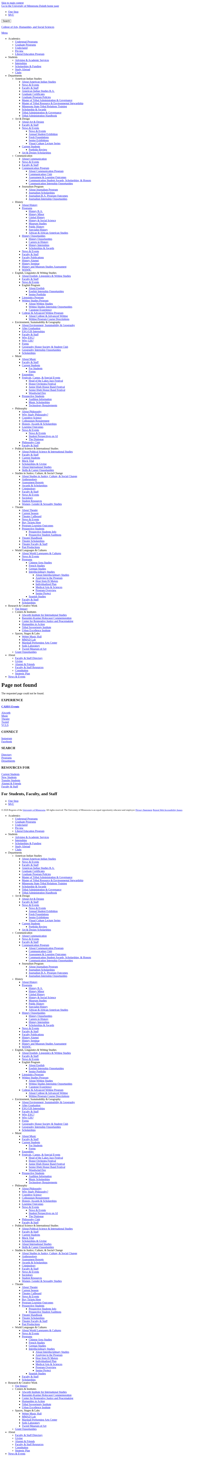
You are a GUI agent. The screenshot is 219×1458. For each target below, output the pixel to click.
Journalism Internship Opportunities (48, 975)
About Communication (34, 935)
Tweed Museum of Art (34, 1425)
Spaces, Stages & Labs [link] (27, 633)
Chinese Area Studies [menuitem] (40, 562)
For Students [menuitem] (35, 368)
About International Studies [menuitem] (36, 467)
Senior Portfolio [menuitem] (37, 294)
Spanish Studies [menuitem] (37, 596)
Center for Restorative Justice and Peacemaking (47, 1398)
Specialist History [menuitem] (38, 229)
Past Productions (31, 1324)
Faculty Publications (33, 1034)
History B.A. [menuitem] (36, 211)
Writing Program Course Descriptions (49, 1096)
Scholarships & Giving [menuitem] (34, 463)
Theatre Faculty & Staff (34, 1321)
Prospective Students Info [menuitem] (42, 531)
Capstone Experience (40, 1086)
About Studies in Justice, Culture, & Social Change (49, 1253)
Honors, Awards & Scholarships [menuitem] (39, 423)
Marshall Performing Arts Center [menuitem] (39, 642)
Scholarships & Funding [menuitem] (28, 66)
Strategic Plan (22, 1450)
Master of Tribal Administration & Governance (47, 877)
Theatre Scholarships (33, 1318)
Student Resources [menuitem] (32, 500)
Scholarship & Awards (34, 886)
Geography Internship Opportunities (41, 1126)
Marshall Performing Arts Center (39, 1419)
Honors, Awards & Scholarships (39, 1200)
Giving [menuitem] (19, 661)
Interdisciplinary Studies (42, 1348)
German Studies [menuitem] (37, 568)
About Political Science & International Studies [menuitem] (47, 451)
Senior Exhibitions (39, 917)
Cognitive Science (32, 1194)
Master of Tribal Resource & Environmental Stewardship (52, 880)
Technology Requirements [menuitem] (43, 405)
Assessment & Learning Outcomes (47, 954)
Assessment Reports (33, 1259)
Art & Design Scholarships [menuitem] (36, 152)
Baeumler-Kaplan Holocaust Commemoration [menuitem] (47, 618)
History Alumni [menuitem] (30, 260)
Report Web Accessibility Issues (167, 810)
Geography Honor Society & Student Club (45, 1123)
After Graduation (31, 1105)
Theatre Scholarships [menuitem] (33, 541)
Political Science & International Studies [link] (36, 448)
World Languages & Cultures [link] (31, 550)
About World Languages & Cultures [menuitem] (41, 553)
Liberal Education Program (29, 831)
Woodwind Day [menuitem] (37, 393)
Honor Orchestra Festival (42, 1160)
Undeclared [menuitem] (21, 47)
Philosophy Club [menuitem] (31, 442)
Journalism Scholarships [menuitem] (42, 192)
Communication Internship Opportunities (51, 960)
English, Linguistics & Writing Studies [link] (35, 272)
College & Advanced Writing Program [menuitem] (42, 312)
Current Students (10, 774)
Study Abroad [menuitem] (22, 69)
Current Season (30, 1290)
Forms (25, 1120)
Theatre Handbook (32, 1314)
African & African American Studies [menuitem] (48, 232)
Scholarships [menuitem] (29, 353)
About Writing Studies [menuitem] (41, 303)
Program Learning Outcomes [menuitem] (37, 525)
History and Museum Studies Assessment (44, 1043)
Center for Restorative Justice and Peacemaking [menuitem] (47, 621)
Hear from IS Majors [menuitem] (47, 581)
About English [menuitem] (36, 288)
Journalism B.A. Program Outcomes (48, 972)
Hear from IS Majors (47, 1358)
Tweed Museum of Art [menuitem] (34, 648)
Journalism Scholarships (42, 969)
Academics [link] (14, 38)
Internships (21, 840)
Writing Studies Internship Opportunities (50, 1083)
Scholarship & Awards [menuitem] (34, 109)
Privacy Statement (144, 810)
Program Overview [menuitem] (46, 590)
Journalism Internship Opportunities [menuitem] (48, 198)
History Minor (36, 991)
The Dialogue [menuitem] (36, 439)
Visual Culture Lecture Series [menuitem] (44, 143)
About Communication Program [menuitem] (46, 171)
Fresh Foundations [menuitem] (39, 137)
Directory (6, 754)
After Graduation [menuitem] (31, 328)
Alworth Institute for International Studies (44, 1392)
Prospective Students (33, 1173)
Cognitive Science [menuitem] (32, 417)
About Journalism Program (43, 966)
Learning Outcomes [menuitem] (32, 426)
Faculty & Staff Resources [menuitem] (29, 667)
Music (4, 715)
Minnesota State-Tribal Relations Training (44, 883)
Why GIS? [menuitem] (28, 340)
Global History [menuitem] (37, 217)
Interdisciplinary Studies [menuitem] (42, 571)
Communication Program (35, 945)
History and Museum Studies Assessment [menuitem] (44, 266)
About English (36, 1065)
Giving (19, 1438)
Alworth (5, 712)
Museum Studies (38, 1000)
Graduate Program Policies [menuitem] (36, 97)
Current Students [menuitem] (31, 146)
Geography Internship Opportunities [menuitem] (41, 349)
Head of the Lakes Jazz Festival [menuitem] (46, 380)
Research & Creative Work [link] (22, 605)
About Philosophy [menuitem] (32, 411)
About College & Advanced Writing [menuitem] (48, 316)
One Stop (13, 11)
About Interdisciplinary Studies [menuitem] (52, 574)
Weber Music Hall (32, 1413)
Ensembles (28, 1151)
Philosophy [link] (21, 408)
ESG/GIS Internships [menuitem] (33, 331)
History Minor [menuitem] (36, 214)
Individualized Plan (46, 1361)
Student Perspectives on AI (43, 1213)
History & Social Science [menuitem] (42, 220)
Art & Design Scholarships (36, 929)
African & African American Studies (48, 1009)
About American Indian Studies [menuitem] (39, 81)
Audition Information (40, 1176)
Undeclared (21, 824)
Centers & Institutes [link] (25, 611)
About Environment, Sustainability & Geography (48, 1102)
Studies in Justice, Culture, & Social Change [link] (39, 473)
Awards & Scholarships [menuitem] (34, 485)
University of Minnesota (34, 810)
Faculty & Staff (9, 786)
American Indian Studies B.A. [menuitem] (38, 91)
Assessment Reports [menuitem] (33, 482)
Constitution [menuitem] (21, 670)
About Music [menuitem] (29, 359)
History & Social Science (42, 997)
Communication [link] (23, 155)
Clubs (18, 849)
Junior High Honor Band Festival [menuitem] (47, 386)
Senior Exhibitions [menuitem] (39, 140)
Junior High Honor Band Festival (47, 1163)
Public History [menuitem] (36, 226)
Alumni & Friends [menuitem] (25, 664)
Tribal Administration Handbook (39, 892)
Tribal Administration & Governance (41, 889)
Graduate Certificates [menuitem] (33, 94)
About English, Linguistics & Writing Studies (46, 1053)
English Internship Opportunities (46, 1068)
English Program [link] (31, 285)
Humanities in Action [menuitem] (33, 624)
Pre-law (19, 828)
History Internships (39, 1022)
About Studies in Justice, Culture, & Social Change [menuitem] (49, 476)
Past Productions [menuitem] (31, 547)
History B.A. (36, 988)
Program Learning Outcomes (37, 1302)
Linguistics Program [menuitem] (33, 297)
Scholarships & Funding (28, 843)
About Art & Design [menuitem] (33, 121)
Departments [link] (15, 75)
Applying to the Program (49, 1355)
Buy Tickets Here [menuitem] (31, 522)
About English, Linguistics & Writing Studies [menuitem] (46, 275)
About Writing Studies (41, 1080)
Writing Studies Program (35, 1077)
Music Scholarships (39, 1179)
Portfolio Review (38, 926)
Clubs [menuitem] (18, 72)
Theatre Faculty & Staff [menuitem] (34, 544)
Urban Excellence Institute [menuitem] (36, 630)
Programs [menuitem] (27, 208)
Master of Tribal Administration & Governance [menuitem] (47, 100)
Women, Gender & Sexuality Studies (42, 1281)
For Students (35, 1145)
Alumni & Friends (11, 783)
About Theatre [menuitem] (30, 510)
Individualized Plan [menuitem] (46, 584)
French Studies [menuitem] (37, 565)
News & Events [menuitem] (30, 84)
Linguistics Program (33, 1074)
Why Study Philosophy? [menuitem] (35, 414)
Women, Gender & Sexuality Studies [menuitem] (42, 504)
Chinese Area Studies (40, 1339)
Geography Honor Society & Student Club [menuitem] (45, 346)
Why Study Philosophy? (35, 1191)
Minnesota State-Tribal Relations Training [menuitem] (44, 106)
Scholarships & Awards (41, 1025)
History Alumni (30, 1037)
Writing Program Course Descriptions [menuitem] (49, 319)
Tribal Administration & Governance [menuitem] (41, 112)
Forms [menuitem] (25, 343)
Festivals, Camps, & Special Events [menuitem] (41, 377)
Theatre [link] (19, 507)
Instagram (6, 738)
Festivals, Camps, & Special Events (41, 1154)
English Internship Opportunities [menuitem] (46, 291)
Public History (36, 1003)
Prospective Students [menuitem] (33, 396)
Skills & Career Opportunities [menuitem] (38, 470)
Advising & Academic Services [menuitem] (32, 60)
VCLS (5, 725)
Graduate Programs (25, 821)
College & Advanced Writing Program (42, 1089)
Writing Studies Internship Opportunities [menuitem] (50, 306)
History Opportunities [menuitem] (33, 235)
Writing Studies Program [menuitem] (35, 300)
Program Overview (46, 1367)
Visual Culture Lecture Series (44, 920)
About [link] (11, 655)
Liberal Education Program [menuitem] (29, 54)
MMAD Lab (29, 1416)
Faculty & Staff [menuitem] (30, 87)
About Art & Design (33, 898)
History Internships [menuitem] (39, 245)
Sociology (27, 1274)
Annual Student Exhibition (43, 911)
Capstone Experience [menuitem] (40, 309)
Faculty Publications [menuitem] (33, 257)
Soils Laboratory (31, 1422)
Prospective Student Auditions (45, 1311)
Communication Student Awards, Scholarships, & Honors (60, 957)
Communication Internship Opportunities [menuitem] (51, 183)
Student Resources (32, 1277)
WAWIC (26, 1046)
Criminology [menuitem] (29, 488)
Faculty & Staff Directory (29, 1435)
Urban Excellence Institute (36, 1407)
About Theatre (30, 1287)
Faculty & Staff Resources (29, 1444)
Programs (6, 757)
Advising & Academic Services (32, 837)
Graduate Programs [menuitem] (25, 44)
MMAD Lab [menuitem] (29, 639)
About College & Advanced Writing (48, 1093)
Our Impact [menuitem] (21, 608)
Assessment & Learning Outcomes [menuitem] (47, 177)
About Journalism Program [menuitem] (43, 189)
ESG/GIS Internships (33, 1108)
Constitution (21, 1447)
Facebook (6, 741)
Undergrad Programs (26, 818)
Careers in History (38, 1019)
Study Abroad (22, 846)
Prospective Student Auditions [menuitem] (45, 534)
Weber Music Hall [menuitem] (32, 636)
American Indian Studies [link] (28, 78)
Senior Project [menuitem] (43, 593)
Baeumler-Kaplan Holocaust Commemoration (47, 1395)
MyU (11, 14)
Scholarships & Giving (34, 1241)
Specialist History (38, 1006)
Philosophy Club (31, 1219)
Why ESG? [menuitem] (28, 337)
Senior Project (43, 1370)
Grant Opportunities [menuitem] (26, 651)
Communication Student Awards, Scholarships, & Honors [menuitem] (60, 180)
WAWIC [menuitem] (26, 269)
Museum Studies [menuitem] (38, 223)
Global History (37, 994)
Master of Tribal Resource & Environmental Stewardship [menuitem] (52, 103)
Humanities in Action (33, 1401)
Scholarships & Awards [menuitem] (41, 248)
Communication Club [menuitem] (40, 174)
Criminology (29, 1265)
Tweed (5, 722)
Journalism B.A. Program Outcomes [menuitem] (48, 195)
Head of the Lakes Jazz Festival (46, 1157)
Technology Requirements (43, 1182)
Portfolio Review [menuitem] (38, 149)
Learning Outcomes (32, 1204)
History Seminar (31, 1040)
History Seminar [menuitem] (31, 263)
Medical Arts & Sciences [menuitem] (49, 587)
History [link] (19, 202)
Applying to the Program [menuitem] (49, 578)
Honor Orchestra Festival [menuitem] (42, 383)
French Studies (37, 1342)
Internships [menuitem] (21, 63)
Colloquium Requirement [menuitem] (35, 420)
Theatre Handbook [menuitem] (32, 537)
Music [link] (18, 356)
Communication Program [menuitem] (35, 168)
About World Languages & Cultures (41, 1330)
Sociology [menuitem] (27, 497)
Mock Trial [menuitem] (28, 460)
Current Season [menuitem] (30, 513)
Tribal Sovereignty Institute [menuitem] (36, 627)
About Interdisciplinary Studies (52, 1351)
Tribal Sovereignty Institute (36, 1404)
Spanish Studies (37, 1373)
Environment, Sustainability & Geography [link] (38, 322)
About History (29, 982)
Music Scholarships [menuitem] (39, 402)
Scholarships (29, 1130)
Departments (8, 760)
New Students (9, 777)
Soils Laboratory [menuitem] (31, 645)
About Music (29, 1136)
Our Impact (21, 1385)
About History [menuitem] (29, 205)
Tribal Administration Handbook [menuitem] (39, 115)
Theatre (5, 718)
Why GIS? (28, 1117)
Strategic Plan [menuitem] (22, 673)
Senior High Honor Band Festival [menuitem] (47, 390)
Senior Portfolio (37, 1071)
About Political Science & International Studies (47, 1228)
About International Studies (36, 1244)
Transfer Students (10, 780)
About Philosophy (32, 1188)
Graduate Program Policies (36, 874)
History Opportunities (33, 1012)
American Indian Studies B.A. (38, 868)
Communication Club (40, 951)
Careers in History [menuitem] (38, 242)
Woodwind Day (37, 1170)
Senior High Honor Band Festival (47, 1167)
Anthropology (29, 1256)
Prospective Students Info (42, 1308)
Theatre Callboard (31, 1293)
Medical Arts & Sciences (49, 1364)
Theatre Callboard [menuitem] (31, 516)
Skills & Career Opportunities (38, 1247)
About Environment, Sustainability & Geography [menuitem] (48, 325)
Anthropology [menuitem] (29, 479)
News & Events (30, 861)
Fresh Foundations (39, 914)
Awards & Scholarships (34, 1262)
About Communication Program (46, 948)
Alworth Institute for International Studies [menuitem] (44, 615)
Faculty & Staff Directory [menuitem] (29, 658)
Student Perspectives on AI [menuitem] (43, 436)
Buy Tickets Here (31, 1299)
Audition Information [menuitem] (40, 399)
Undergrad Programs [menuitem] (26, 41)
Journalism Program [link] (32, 186)
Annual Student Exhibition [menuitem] (43, 134)
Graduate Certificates (33, 871)
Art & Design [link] (22, 118)
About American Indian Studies (39, 858)
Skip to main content (12, 2)
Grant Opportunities (26, 1429)
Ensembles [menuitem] (28, 374)
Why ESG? (28, 1114)
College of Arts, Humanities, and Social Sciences (27, 27)
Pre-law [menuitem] (19, 50)
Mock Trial (28, 1237)
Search (6, 21)
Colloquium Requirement (35, 1197)
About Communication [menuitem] (34, 158)
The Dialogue (36, 1216)
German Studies (37, 1345)
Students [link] (12, 57)
